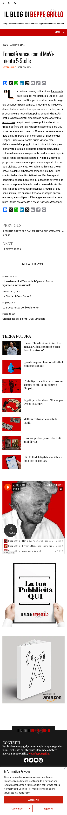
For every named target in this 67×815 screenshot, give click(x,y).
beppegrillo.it (9, 67)
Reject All (48, 808)
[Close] (65, 768)
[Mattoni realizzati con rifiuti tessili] (11, 424)
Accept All (33, 800)
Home (5, 45)
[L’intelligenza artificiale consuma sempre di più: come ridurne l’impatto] (11, 386)
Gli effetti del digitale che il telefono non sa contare (43, 458)
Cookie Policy (24, 792)
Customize (17, 808)
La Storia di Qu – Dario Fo (17, 296)
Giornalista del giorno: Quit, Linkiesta (23, 318)
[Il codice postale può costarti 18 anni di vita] (11, 443)
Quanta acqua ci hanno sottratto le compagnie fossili (44, 363)
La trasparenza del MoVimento (20, 307)
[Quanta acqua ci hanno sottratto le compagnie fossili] (11, 367)
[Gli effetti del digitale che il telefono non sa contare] (11, 462)
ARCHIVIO (15, 45)
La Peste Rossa (11, 249)
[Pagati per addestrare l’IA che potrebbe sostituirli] (11, 405)
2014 (22, 45)
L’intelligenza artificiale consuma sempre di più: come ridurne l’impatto (43, 384)
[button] (5, 3)
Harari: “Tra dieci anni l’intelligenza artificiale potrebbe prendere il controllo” (42, 346)
